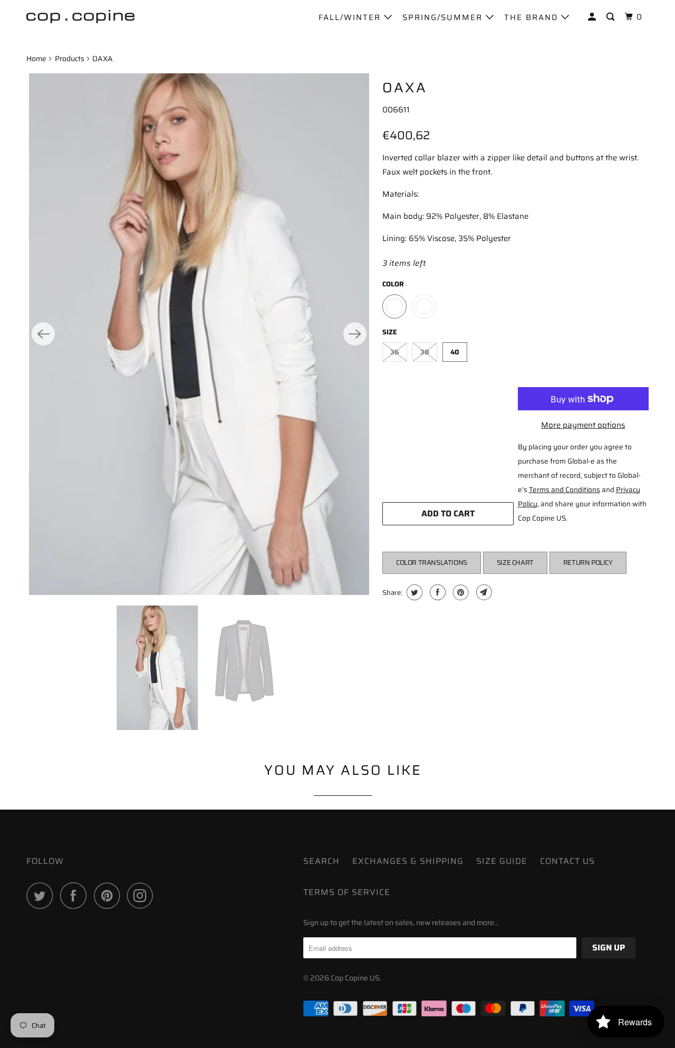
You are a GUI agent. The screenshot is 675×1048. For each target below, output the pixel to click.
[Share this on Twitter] (413, 592)
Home (36, 58)
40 (454, 352)
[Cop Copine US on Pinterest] (109, 895)
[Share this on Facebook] (436, 592)
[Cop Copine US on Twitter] (42, 895)
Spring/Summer (444, 17)
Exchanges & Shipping (408, 861)
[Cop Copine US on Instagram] (143, 895)
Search (321, 861)
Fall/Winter (351, 17)
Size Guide (501, 861)
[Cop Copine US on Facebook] (76, 895)
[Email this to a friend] (483, 592)
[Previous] (43, 333)
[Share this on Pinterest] (459, 592)
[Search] (611, 17)
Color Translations (431, 562)
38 (424, 352)
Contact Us (567, 861)
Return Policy (588, 562)
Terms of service (346, 892)
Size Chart (515, 562)
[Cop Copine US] (80, 15)
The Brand (532, 17)
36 (394, 352)
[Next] (355, 333)
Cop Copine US (355, 978)
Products (69, 58)
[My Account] (593, 17)
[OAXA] (199, 334)
